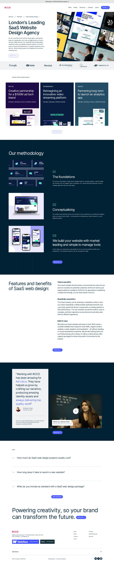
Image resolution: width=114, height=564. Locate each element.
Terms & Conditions (61, 559)
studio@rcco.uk (25, 536)
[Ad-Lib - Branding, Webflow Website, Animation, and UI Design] (22, 104)
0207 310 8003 (16, 536)
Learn (75, 538)
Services (91, 536)
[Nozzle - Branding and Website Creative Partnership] (91, 104)
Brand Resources (93, 534)
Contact (91, 531)
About (75, 534)
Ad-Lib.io (21, 381)
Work (75, 531)
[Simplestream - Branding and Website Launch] (57, 104)
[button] (83, 7)
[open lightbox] (76, 411)
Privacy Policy (51, 559)
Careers (76, 536)
